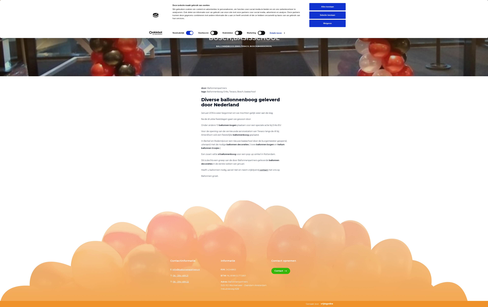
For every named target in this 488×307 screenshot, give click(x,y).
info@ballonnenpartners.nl (186, 269)
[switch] (214, 33)
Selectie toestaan (327, 15)
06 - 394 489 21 (180, 275)
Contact (280, 271)
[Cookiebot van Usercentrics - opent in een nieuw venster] (156, 33)
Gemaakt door (312, 304)
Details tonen (276, 33)
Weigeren (327, 23)
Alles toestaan (327, 7)
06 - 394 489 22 (181, 282)
